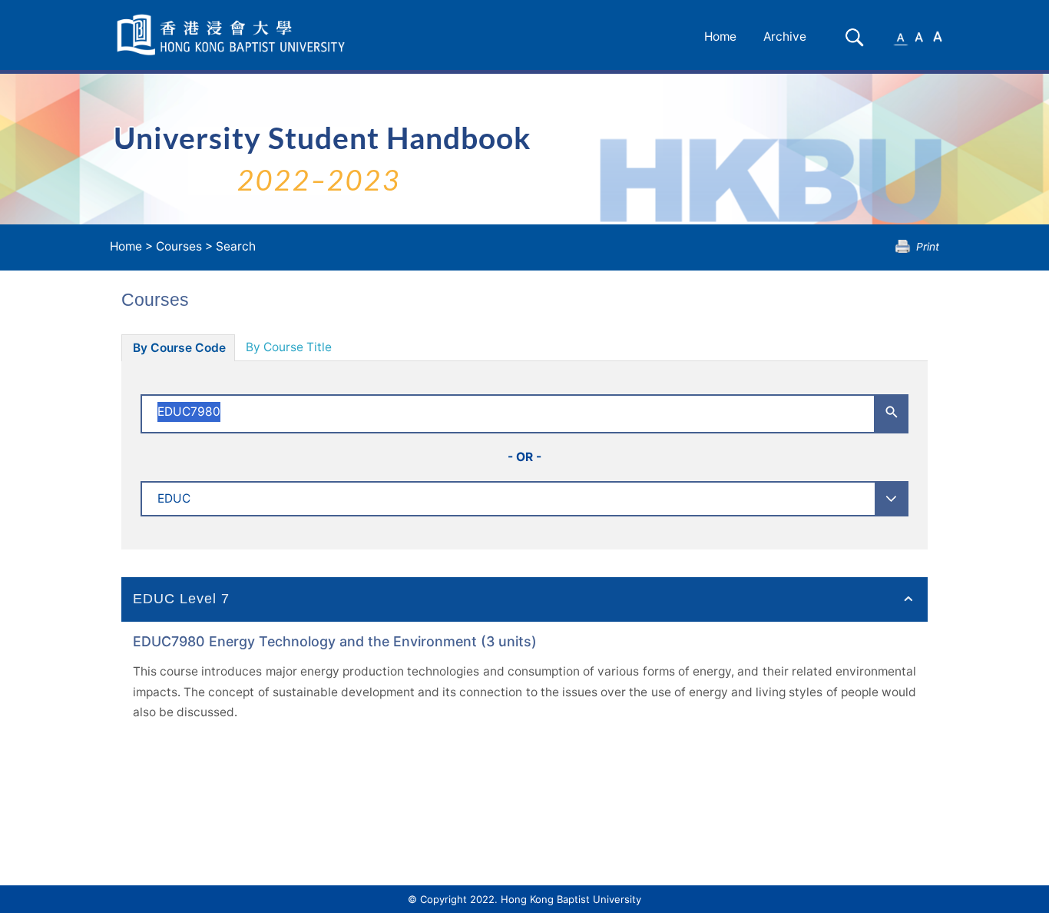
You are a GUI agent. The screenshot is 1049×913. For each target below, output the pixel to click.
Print (927, 246)
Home (720, 36)
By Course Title (289, 347)
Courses (179, 246)
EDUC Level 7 (181, 598)
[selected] (233, 35)
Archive (784, 36)
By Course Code (179, 347)
